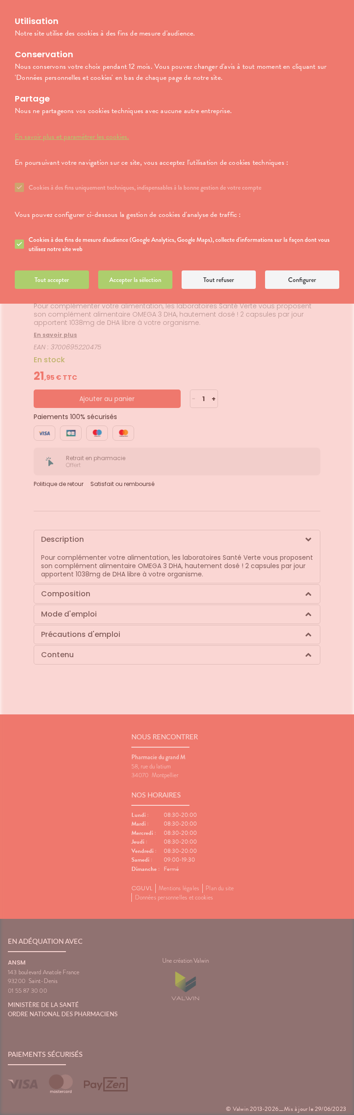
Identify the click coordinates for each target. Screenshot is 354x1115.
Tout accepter (52, 279)
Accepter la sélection (135, 279)
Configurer (302, 279)
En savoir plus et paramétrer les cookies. (72, 136)
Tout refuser (218, 279)
